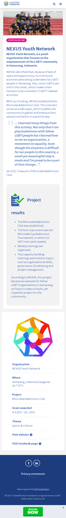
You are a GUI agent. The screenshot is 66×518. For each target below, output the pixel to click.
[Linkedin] (36, 463)
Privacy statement (33, 473)
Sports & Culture (16, 40)
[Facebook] (28, 463)
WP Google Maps (41, 489)
